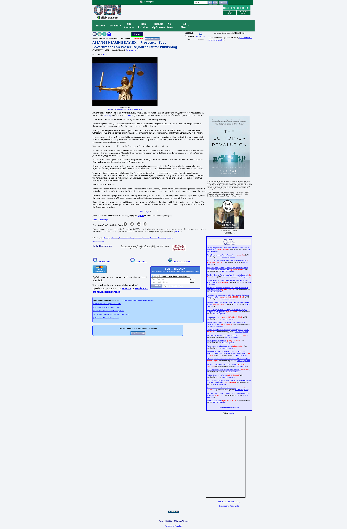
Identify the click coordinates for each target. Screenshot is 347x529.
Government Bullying (126, 238)
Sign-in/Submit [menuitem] (143, 25)
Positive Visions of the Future (217, 375)
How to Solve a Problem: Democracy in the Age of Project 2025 (228, 330)
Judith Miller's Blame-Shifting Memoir (106, 318)
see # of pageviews (228, 257)
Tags (170, 238)
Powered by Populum (173, 526)
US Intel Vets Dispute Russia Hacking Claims (108, 311)
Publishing (162, 238)
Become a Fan (200, 36)
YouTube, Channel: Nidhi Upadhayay (123, 109)
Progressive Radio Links (229, 506)
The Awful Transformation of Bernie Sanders (222, 364)
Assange (107, 238)
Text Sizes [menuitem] (183, 25)
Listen (137, 34)
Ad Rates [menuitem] (169, 25)
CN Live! (127, 115)
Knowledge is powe (213, 317)
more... (178, 231)
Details (136, 109)
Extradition (114, 238)
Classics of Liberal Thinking (229, 501)
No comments (131, 50)
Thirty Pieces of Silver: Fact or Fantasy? (220, 255)
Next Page (144, 211)
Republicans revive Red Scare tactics (219, 346)
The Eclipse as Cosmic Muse (216, 341)
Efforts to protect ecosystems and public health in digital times (228, 359)
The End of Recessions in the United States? (222, 335)
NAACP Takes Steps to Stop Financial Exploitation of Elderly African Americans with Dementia (227, 269)
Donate (126, 288)
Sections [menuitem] (100, 25)
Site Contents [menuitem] (129, 25)
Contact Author (103, 261)
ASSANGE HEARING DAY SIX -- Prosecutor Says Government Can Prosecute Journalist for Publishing (134, 44)
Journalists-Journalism (142, 238)
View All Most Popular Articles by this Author (138, 300)
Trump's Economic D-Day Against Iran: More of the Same (226, 260)
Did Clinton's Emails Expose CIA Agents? (107, 304)
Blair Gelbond (234, 375)
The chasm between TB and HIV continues (221, 388)
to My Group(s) (98, 241)
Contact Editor (141, 261)
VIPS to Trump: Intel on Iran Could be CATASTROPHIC (111, 314)
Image (110, 109)
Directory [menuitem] (115, 25)
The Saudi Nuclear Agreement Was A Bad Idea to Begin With (228, 275)
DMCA (140, 109)
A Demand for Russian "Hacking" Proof (106, 307)
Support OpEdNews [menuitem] (157, 25)
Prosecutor (154, 238)
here (105, 54)
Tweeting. (108, 115)
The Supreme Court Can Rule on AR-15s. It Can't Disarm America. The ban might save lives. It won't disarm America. (227, 352)
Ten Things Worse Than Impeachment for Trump (223, 370)
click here (232, 413)
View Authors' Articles (181, 261)
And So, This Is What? (214, 401)
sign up (141, 215)
